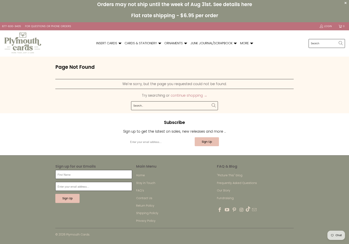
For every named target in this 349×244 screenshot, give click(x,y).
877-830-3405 (11, 26)
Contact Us (144, 198)
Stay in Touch (145, 183)
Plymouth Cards (77, 234)
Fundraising (225, 198)
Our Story (223, 190)
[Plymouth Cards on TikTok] (248, 209)
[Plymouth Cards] (22, 43)
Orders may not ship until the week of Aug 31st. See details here (174, 4)
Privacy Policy (146, 221)
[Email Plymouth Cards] (254, 210)
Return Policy (145, 206)
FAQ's (140, 190)
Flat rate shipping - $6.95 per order (174, 15)
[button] (109, 43)
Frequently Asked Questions (237, 183)
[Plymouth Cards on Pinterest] (234, 210)
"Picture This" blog (229, 175)
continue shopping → (189, 95)
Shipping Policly (147, 213)
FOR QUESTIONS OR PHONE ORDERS (48, 26)
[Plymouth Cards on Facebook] (220, 210)
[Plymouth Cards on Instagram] (242, 210)
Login (328, 26)
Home (140, 175)
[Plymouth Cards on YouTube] (227, 210)
